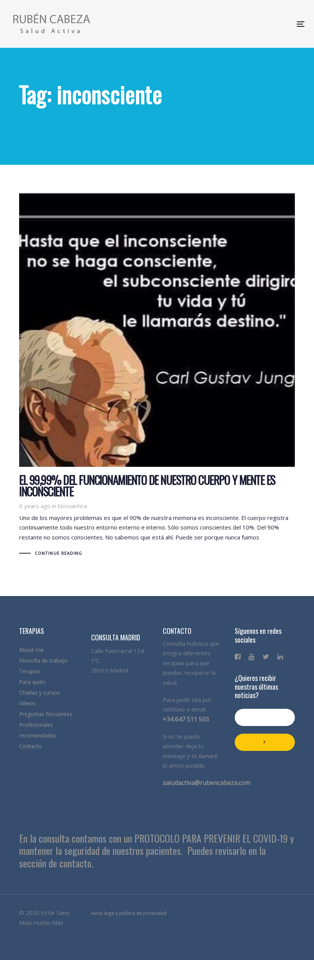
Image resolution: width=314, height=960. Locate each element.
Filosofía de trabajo (43, 660)
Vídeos (27, 703)
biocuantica (72, 506)
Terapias (30, 671)
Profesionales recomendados (38, 730)
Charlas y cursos (39, 692)
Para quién (32, 681)
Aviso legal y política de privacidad (129, 913)
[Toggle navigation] (228, 24)
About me (31, 649)
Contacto (30, 746)
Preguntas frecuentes (45, 714)
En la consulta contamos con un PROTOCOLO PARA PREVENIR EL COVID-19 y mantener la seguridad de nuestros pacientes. (156, 844)
